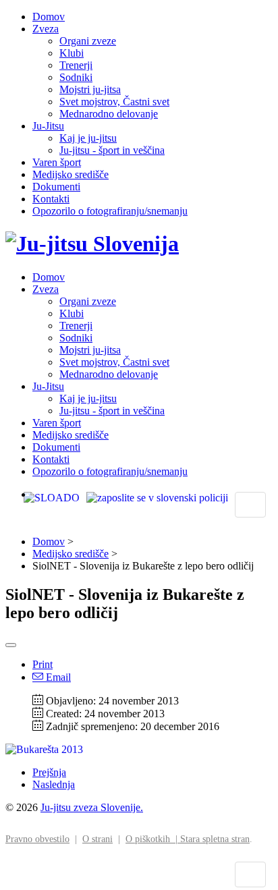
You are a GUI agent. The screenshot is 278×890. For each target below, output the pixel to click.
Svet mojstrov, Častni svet (114, 101)
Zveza (45, 28)
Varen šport (56, 162)
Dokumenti (56, 186)
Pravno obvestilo (37, 839)
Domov (48, 16)
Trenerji (75, 65)
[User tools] (10, 645)
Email (57, 677)
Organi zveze (87, 41)
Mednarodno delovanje (108, 113)
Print (42, 664)
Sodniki (75, 77)
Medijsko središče (70, 174)
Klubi (71, 53)
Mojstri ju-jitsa (90, 89)
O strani (97, 839)
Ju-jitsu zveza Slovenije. (91, 807)
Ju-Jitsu (48, 126)
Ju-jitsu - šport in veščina (112, 150)
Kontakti (51, 198)
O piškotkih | (153, 839)
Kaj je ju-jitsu (88, 138)
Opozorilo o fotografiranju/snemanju (110, 211)
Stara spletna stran (215, 839)
